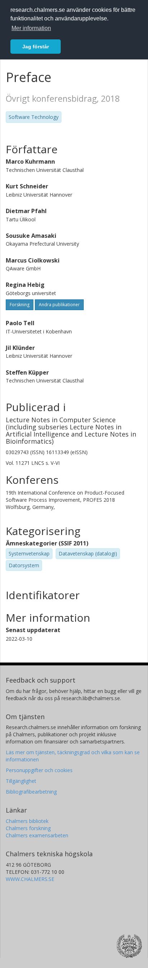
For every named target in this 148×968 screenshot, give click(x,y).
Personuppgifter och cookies (39, 770)
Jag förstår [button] (35, 46)
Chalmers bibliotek (27, 821)
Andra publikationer (59, 305)
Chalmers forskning (28, 828)
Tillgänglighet (21, 780)
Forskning (19, 305)
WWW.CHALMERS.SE (30, 879)
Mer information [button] (31, 28)
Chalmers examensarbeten (37, 835)
